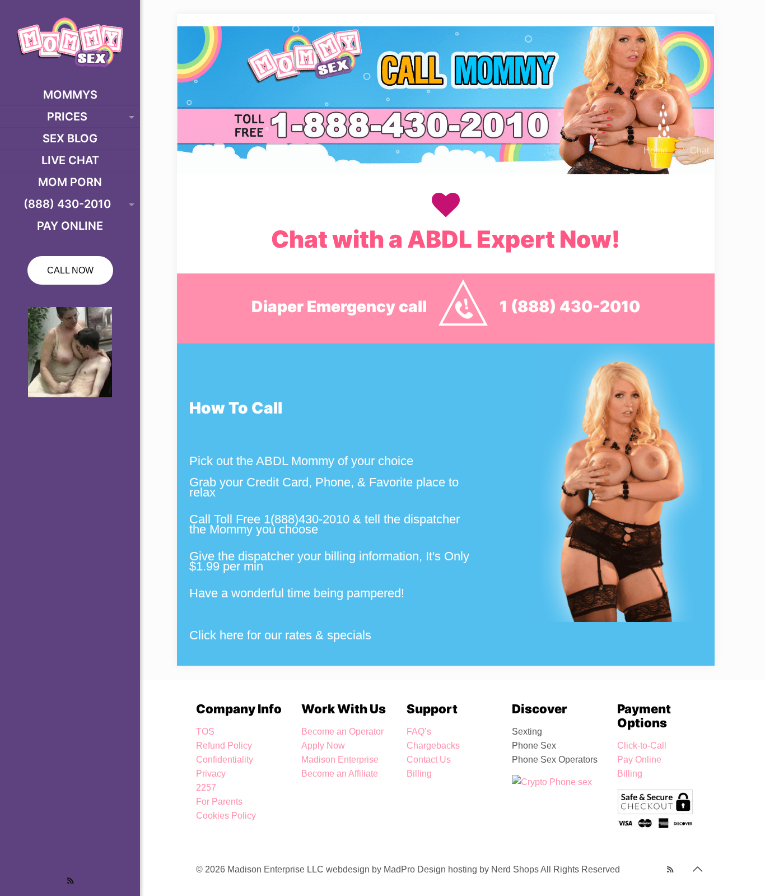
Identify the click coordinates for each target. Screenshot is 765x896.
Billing (419, 773)
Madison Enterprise (340, 759)
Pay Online (639, 759)
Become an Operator (342, 731)
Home (655, 150)
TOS (205, 731)
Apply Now (323, 745)
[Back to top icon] (697, 869)
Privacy (211, 773)
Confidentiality (224, 759)
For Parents (219, 801)
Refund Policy (224, 745)
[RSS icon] (70, 880)
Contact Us (429, 759)
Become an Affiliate (339, 773)
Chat (699, 150)
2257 (206, 787)
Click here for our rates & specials (280, 635)
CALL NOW (70, 270)
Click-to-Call (641, 745)
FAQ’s (419, 731)
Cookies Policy (226, 815)
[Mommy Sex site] (70, 42)
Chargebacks (433, 745)
